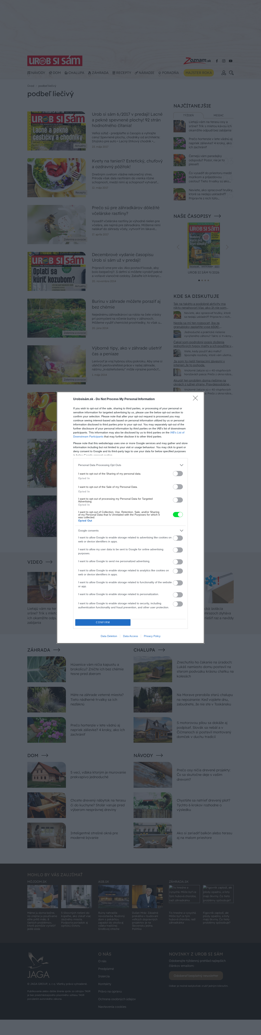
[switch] (178, 473)
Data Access (130, 636)
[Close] (196, 399)
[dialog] (130, 517)
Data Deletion (109, 636)
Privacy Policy (152, 636)
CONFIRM (103, 622)
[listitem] (130, 465)
